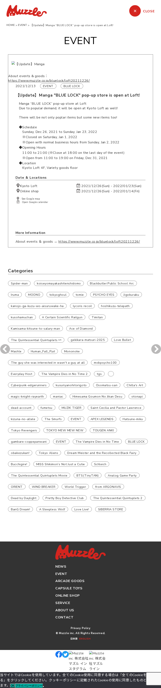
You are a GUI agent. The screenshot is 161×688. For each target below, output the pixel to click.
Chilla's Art (135, 385)
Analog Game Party (122, 475)
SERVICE (62, 603)
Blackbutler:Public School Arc (112, 283)
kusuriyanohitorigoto (71, 385)
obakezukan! (20, 453)
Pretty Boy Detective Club (64, 498)
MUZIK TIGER (72, 407)
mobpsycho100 (105, 362)
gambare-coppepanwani (29, 441)
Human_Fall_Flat (43, 351)
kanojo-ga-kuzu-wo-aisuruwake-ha (37, 306)
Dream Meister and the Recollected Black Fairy (101, 453)
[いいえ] (43, 686)
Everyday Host (21, 374)
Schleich (100, 464)
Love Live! (81, 509)
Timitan (97, 317)
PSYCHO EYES (103, 294)
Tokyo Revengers (24, 430)
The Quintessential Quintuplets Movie (39, 475)
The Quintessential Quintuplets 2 (118, 498)
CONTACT (64, 617)
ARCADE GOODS (70, 581)
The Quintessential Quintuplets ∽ (36, 340)
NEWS (60, 566)
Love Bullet (122, 340)
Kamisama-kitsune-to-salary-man (35, 328)
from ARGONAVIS (108, 486)
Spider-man (19, 283)
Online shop (29, 191)
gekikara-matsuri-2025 (88, 340)
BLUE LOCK (72, 86)
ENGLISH (84, 638)
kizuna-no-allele (23, 419)
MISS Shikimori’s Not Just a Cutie (60, 464)
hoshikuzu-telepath (115, 306)
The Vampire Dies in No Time (97, 441)
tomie (80, 294)
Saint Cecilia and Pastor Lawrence (116, 407)
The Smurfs (53, 419)
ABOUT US (64, 610)
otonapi (137, 396)
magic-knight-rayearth (27, 396)
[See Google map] (18, 186)
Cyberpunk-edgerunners (29, 385)
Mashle (16, 351)
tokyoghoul (57, 294)
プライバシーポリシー (29, 685)
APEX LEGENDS (102, 419)
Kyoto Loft (28, 186)
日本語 (74, 638)
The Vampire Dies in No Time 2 (64, 374)
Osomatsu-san (107, 385)
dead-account (21, 407)
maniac (58, 396)
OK (12, 685)
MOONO (34, 294)
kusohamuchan (22, 317)
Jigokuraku (131, 294)
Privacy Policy (81, 628)
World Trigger (75, 486)
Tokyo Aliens (48, 453)
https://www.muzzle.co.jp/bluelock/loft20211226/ (49, 80)
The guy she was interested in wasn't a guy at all (48, 362)
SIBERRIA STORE (110, 509)
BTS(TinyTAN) (88, 475)
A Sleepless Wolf (52, 509)
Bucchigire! (19, 464)
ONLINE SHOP (67, 595)
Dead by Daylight (23, 498)
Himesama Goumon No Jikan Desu (97, 396)
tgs (99, 374)
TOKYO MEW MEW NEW (64, 430)
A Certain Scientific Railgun (62, 317)
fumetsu (46, 407)
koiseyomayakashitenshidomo (59, 283)
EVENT (48, 86)
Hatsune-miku (133, 419)
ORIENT (17, 486)
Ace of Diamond (81, 328)
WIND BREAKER (44, 486)
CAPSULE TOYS (69, 588)
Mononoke (72, 351)
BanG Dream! (20, 509)
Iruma (15, 294)
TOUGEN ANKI (103, 430)
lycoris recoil (82, 306)
